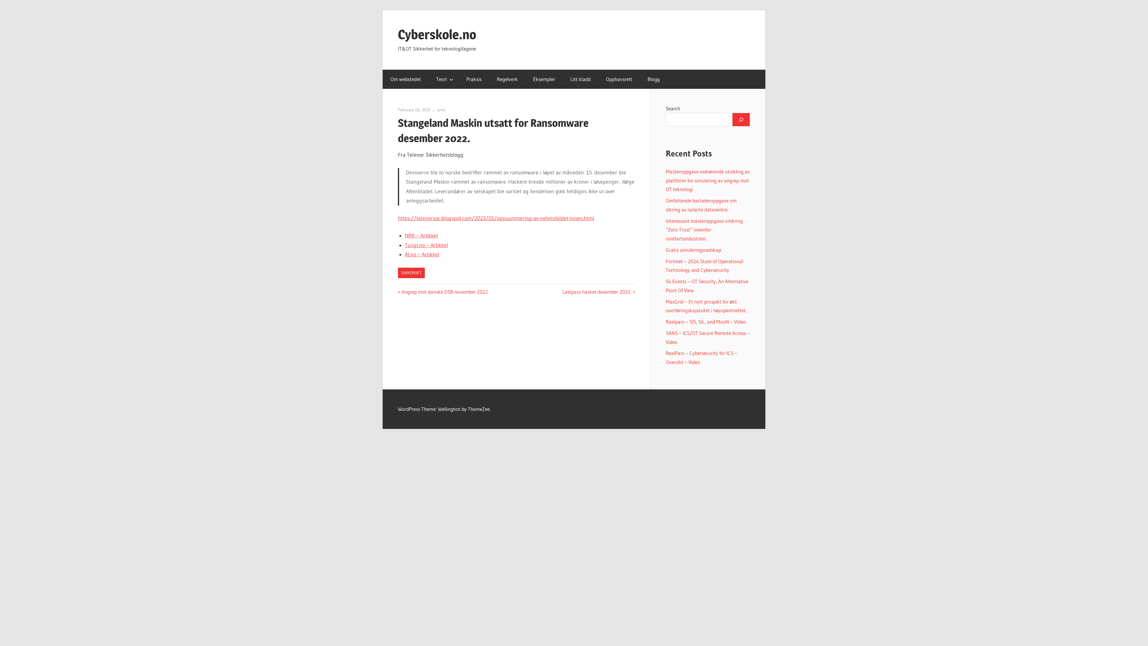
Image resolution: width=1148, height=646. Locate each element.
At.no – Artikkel (422, 254)
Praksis (474, 79)
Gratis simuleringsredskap (693, 250)
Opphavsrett (619, 79)
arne (441, 109)
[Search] (741, 119)
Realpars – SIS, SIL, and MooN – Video (706, 322)
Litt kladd (580, 79)
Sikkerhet (411, 272)
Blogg (654, 79)
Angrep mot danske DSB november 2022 (444, 292)
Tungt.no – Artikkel (426, 245)
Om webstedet (405, 79)
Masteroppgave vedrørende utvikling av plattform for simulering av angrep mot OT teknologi (708, 180)
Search (673, 108)
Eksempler (544, 79)
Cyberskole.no (437, 34)
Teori (441, 79)
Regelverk (507, 79)
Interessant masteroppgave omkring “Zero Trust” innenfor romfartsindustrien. (704, 230)
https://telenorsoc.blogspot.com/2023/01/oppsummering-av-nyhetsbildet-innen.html (496, 218)
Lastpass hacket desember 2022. (596, 292)
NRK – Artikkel (421, 235)
